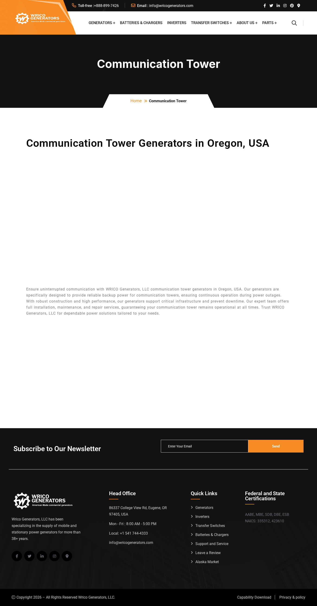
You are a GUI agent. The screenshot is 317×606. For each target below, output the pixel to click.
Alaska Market (207, 562)
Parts (268, 23)
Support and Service (211, 544)
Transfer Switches (210, 23)
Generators (100, 23)
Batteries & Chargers (141, 23)
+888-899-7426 (106, 5)
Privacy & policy (292, 597)
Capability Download (254, 597)
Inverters (176, 23)
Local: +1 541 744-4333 (128, 533)
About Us (245, 23)
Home (136, 100)
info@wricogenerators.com (171, 5)
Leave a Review (208, 553)
